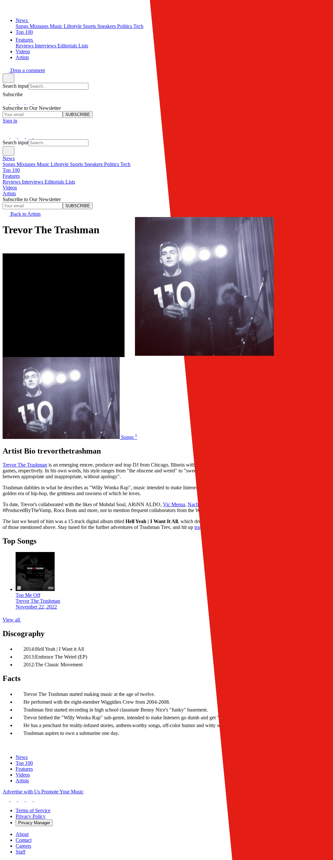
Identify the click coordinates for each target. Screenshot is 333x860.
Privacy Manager (34, 822)
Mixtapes (40, 26)
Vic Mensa (174, 504)
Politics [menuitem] (112, 164)
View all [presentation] (12, 620)
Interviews (46, 45)
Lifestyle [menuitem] (60, 164)
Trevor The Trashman (25, 465)
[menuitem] (166, 179)
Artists (22, 57)
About (22, 834)
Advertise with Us (22, 791)
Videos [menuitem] (10, 187)
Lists (83, 45)
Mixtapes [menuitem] (27, 164)
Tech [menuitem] (125, 164)
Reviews (25, 45)
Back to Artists (25, 214)
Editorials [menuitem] (55, 182)
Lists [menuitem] (70, 182)
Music (57, 26)
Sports (90, 26)
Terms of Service (33, 810)
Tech (138, 26)
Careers (23, 846)
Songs (23, 26)
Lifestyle (73, 26)
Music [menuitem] (44, 164)
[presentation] (173, 581)
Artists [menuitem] (9, 193)
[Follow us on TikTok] (30, 102)
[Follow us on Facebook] (6, 102)
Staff (20, 851)
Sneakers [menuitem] (94, 164)
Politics (125, 26)
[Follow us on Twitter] (22, 102)
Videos (23, 51)
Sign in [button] (10, 120)
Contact (24, 840)
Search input (15, 86)
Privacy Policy (31, 816)
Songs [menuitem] (10, 164)
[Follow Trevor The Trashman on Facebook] (32, 333)
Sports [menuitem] (77, 164)
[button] (6, 7)
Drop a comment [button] (27, 70)
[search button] (8, 78)
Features (25, 40)
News (22, 20)
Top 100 (24, 32)
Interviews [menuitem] (33, 182)
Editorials (68, 45)
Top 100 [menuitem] (11, 170)
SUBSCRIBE (77, 114)
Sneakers (107, 26)
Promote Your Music (62, 791)
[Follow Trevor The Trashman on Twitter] (25, 333)
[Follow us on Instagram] (14, 102)
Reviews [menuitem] (12, 182)
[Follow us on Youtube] (37, 102)
